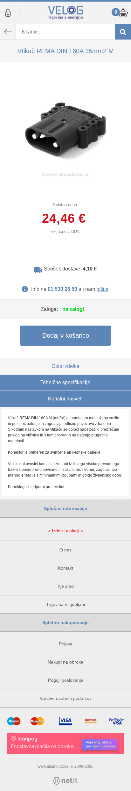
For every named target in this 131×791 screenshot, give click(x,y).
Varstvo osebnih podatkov (66, 698)
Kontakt (65, 568)
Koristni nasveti (65, 398)
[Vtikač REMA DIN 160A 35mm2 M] (65, 127)
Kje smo (66, 586)
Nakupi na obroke (65, 662)
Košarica (123, 13)
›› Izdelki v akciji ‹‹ (65, 530)
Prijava (8, 13)
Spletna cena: (65, 204)
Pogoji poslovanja (65, 680)
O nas (65, 549)
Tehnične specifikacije (65, 382)
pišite (102, 289)
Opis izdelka (65, 366)
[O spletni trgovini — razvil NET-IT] (65, 781)
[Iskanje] (123, 32)
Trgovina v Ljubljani (65, 604)
